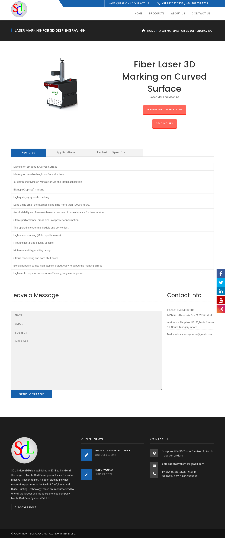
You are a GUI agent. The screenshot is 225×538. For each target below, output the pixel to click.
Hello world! (104, 470)
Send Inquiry (164, 123)
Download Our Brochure (164, 109)
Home (151, 31)
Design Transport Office (113, 450)
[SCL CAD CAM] (19, 9)
